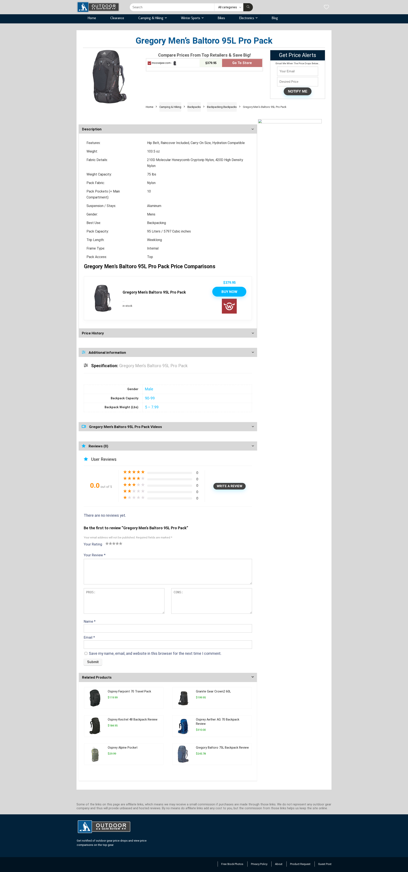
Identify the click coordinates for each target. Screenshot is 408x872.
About (278, 864)
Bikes (221, 18)
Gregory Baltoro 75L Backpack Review (222, 747)
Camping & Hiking (150, 18)
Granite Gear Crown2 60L (213, 691)
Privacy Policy (259, 864)
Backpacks (194, 106)
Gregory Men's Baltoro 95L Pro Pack (154, 292)
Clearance (117, 18)
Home (92, 18)
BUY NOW (229, 292)
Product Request (300, 864)
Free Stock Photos (232, 864)
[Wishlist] (326, 7)
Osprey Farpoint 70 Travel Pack (129, 691)
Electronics (246, 18)
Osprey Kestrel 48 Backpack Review (132, 719)
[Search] (248, 7)
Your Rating (93, 544)
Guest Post (325, 864)
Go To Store (242, 63)
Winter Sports (190, 18)
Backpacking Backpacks (222, 106)
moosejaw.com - (162, 62)
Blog (275, 18)
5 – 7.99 (152, 407)
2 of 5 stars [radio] (108, 543)
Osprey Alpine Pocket (122, 747)
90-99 (150, 398)
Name (90, 621)
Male (149, 389)
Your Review (95, 555)
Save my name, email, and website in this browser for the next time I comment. (155, 653)
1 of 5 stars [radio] (107, 543)
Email (89, 637)
